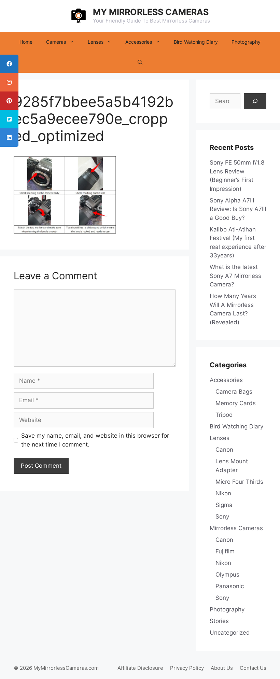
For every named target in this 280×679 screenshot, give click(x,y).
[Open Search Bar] (140, 62)
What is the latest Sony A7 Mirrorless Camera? (235, 276)
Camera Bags (233, 391)
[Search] (255, 101)
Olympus (227, 574)
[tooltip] (9, 64)
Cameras (56, 42)
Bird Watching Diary (196, 42)
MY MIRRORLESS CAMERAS (151, 12)
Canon (224, 449)
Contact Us (253, 668)
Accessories (138, 42)
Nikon (223, 493)
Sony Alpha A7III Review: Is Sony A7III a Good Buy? (238, 209)
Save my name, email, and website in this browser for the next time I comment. (95, 440)
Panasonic (229, 586)
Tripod (224, 414)
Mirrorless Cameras (236, 528)
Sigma (224, 504)
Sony (222, 516)
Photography (246, 42)
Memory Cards (235, 403)
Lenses (95, 42)
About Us (222, 668)
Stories (219, 621)
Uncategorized (230, 632)
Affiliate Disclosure (140, 668)
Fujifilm (225, 551)
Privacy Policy (187, 668)
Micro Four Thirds (239, 481)
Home (25, 42)
